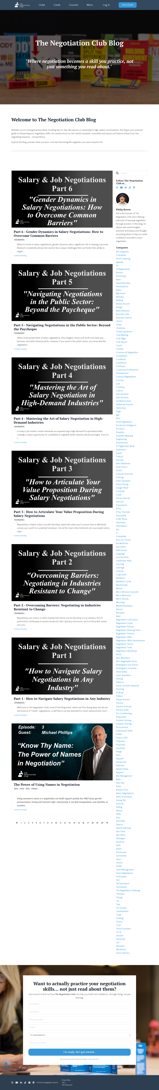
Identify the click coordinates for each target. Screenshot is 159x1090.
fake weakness (123, 463)
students (120, 842)
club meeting (122, 335)
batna (118, 290)
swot (118, 859)
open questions (123, 675)
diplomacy (121, 408)
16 (83, 823)
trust (118, 925)
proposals (120, 745)
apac (118, 279)
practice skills (122, 710)
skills (118, 814)
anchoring (121, 276)
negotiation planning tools (128, 630)
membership (122, 585)
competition (121, 356)
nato (118, 616)
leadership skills (124, 561)
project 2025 (122, 738)
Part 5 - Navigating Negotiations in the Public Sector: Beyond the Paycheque (62, 327)
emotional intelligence (126, 425)
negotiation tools (124, 647)
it (116, 533)
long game (121, 574)
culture (119, 390)
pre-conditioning (124, 713)
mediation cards (123, 581)
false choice (121, 467)
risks (118, 779)
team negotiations (124, 873)
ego (117, 415)
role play (120, 783)
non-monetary (123, 658)
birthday (120, 297)
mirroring (120, 602)
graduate (120, 491)
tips (118, 904)
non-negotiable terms (126, 661)
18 (93, 823)
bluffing (119, 300)
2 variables (121, 255)
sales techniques (124, 797)
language (120, 554)
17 (88, 823)
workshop (121, 949)
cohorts (119, 349)
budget (119, 307)
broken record (123, 304)
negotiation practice (125, 633)
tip (117, 901)
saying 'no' (121, 800)
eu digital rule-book (125, 446)
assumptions (122, 286)
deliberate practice (124, 404)
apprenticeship (123, 283)
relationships (122, 769)
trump (119, 922)
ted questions (122, 883)
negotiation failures (125, 626)
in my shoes (121, 519)
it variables (121, 536)
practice (119, 703)
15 (79, 823)
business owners (124, 318)
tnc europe (121, 908)
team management (125, 869)
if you (118, 508)
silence (119, 810)
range (119, 751)
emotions (120, 429)
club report (121, 342)
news (118, 654)
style (118, 845)
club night (121, 338)
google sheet (122, 488)
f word (119, 456)
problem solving (123, 720)
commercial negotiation (127, 352)
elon (118, 418)
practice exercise (123, 706)
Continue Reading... (20, 256)
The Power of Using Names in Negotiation (47, 784)
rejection (120, 765)
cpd (118, 383)
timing (119, 897)
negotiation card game (126, 620)
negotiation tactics (124, 644)
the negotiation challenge (128, 890)
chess (119, 324)
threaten (120, 894)
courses (120, 380)
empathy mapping (124, 436)
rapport (120, 758)
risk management (124, 776)
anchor (119, 272)
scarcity (119, 804)
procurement (122, 727)
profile (119, 734)
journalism (121, 547)
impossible (121, 515)
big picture (121, 293)
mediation (120, 578)
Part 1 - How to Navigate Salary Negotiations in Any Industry (62, 699)
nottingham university (126, 668)
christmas (120, 328)
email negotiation (124, 422)
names (16, 788)
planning (120, 689)
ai (117, 265)
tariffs (119, 866)
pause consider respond (127, 686)
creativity (120, 387)
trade (118, 915)
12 (65, 823)
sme (118, 817)
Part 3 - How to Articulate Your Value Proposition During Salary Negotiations (59, 514)
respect (119, 772)
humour (120, 502)
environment (122, 443)
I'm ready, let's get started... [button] (79, 1052)
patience (120, 682)
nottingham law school (127, 665)
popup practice (123, 699)
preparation (121, 717)
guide (118, 495)
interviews (121, 522)
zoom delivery (122, 953)
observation (121, 672)
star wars (120, 835)
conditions (121, 359)
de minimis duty (123, 401)
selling (119, 807)
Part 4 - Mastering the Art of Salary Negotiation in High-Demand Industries (58, 420)
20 (102, 823)
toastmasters (122, 911)
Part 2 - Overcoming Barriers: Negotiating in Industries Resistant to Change (57, 607)
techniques (34, 788)
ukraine (119, 935)
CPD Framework (67, 1085)
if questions (121, 505)
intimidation (121, 526)
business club (122, 314)
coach (119, 345)
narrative (120, 613)
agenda (119, 262)
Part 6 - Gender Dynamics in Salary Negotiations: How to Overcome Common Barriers (58, 234)
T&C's (64, 1082)
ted (118, 880)
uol (117, 942)
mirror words (122, 599)
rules (118, 786)
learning (120, 564)
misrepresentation (124, 606)
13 (70, 823)
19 (97, 823)
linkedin (120, 571)
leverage (120, 567)
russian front (122, 790)
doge (118, 411)
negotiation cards (124, 623)
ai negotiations (123, 269)
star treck (120, 831)
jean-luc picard (123, 540)
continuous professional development (127, 371)
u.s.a (118, 932)
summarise (121, 852)
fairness (119, 460)
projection (120, 741)
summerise (121, 856)
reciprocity (121, 762)
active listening (123, 259)
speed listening (123, 828)
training (119, 918)
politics (119, 696)
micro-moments (123, 595)
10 (56, 823)
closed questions (124, 331)
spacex (119, 824)
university (120, 939)
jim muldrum (122, 543)
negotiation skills (124, 637)
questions (120, 748)
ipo (117, 529)
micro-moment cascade (127, 592)
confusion (120, 366)
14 (74, 823)
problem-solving (124, 724)
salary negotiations (19, 239)
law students (122, 557)
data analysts (122, 394)
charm (119, 321)
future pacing (122, 484)
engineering (121, 439)
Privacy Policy (66, 1080)
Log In (106, 5)
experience (121, 449)
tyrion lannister (123, 928)
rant (118, 755)
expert (119, 453)
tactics (27, 788)
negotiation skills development (130, 640)
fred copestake (123, 481)
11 (60, 823)
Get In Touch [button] (127, 5)
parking (119, 679)
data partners (122, 397)
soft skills (120, 821)
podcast (22, 788)
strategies (120, 838)
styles (119, 849)
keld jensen (121, 550)
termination (121, 887)
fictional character (124, 474)
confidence (121, 363)
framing (119, 477)
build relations (123, 311)
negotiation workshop (126, 651)
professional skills (124, 731)
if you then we (123, 512)
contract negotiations (126, 377)
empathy (120, 432)
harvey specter (123, 498)
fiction (119, 470)
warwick (120, 946)
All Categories (122, 252)
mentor (119, 588)
